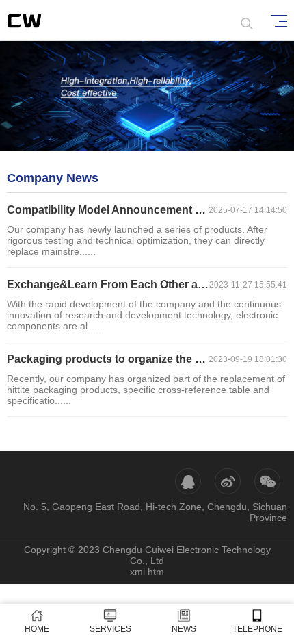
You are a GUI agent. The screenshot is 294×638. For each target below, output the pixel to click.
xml (137, 571)
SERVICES (110, 629)
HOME (37, 629)
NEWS (184, 629)
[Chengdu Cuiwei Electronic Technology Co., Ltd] (38, 20)
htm (156, 571)
